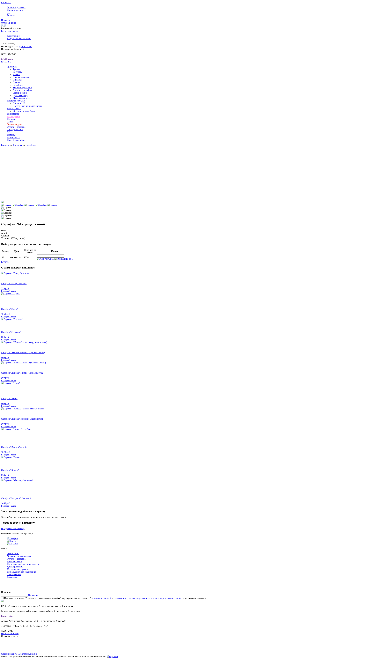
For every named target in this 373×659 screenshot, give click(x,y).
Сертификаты (14, 574)
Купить (4, 262)
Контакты (12, 577)
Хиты (10, 121)
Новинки (11, 119)
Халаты (16, 74)
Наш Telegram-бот (16, 140)
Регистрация (13, 36)
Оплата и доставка (16, 7)
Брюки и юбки (20, 93)
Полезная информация (18, 569)
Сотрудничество (15, 10)
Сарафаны (18, 85)
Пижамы (17, 79)
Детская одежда (20, 95)
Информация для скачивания (21, 572)
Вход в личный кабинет (19, 38)
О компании (13, 553)
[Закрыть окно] (112, 656)
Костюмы (17, 72)
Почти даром (13, 116)
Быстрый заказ (8, 291)
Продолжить (7, 528)
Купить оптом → (9, 31)
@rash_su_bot (25, 46)
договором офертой (101, 598)
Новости (5, 20)
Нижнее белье (14, 108)
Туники (16, 69)
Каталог (5, 145)
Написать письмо (10, 633)
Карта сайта (7, 616)
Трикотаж (12, 66)
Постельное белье (16, 100)
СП (8, 12)
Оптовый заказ (8, 23)
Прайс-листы (13, 137)
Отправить (33, 595)
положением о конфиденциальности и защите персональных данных (148, 598)
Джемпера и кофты (22, 90)
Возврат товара (14, 561)
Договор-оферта (15, 566)
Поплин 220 (19, 103)
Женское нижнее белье (24, 111)
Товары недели (14, 124)
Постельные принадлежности (27, 106)
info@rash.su (7, 59)
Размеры (11, 15)
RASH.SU (6, 2)
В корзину (19, 528)
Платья (16, 82)
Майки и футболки (22, 87)
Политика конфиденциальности (23, 564)
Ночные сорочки (21, 77)
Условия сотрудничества (19, 556)
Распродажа (13, 114)
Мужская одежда (21, 98)
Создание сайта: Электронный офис (19, 654)
